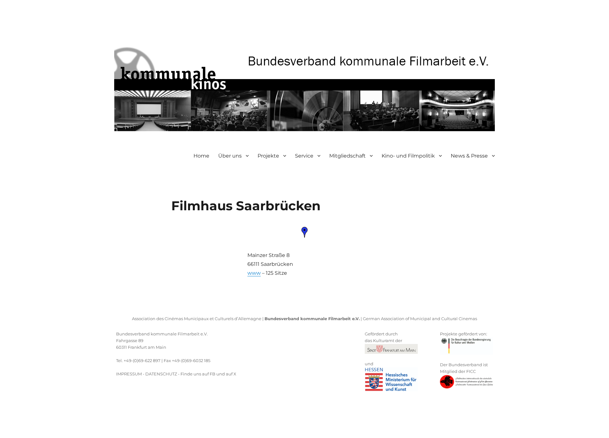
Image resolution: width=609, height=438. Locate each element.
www (254, 273)
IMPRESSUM (129, 373)
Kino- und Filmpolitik (408, 156)
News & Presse (469, 156)
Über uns (230, 156)
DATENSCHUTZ (161, 373)
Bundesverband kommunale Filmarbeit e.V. (162, 333)
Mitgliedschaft (347, 156)
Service (304, 156)
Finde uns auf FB (197, 373)
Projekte (268, 156)
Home (201, 156)
